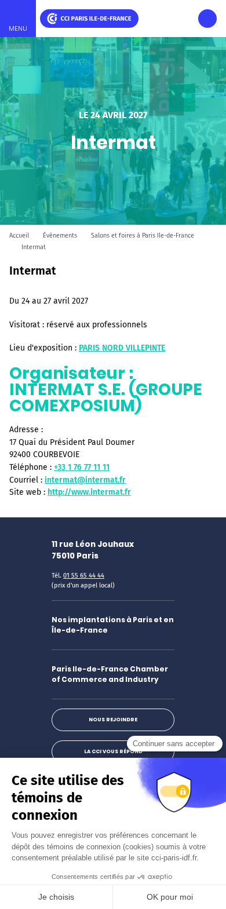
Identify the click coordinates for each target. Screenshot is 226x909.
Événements (60, 235)
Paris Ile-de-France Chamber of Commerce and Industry (110, 674)
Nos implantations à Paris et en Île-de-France (113, 625)
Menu (18, 28)
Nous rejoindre (113, 719)
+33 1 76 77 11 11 (82, 467)
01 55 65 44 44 (83, 575)
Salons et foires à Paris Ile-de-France (142, 235)
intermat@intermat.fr (85, 480)
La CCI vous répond (113, 751)
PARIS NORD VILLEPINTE (122, 348)
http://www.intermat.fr (89, 492)
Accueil (19, 235)
